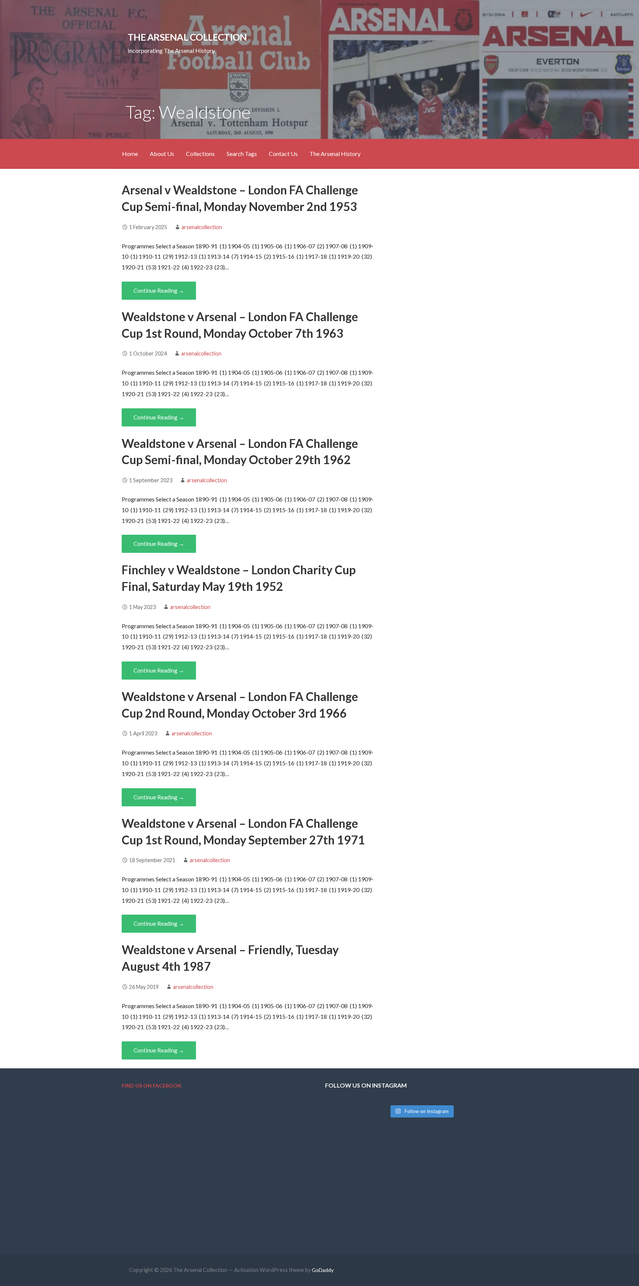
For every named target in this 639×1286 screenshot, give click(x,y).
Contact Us (283, 153)
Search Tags (242, 153)
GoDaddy (323, 1270)
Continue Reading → (158, 290)
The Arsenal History (335, 153)
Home (130, 153)
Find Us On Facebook (152, 1085)
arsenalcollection (202, 227)
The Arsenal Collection (187, 36)
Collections (200, 153)
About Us (162, 153)
